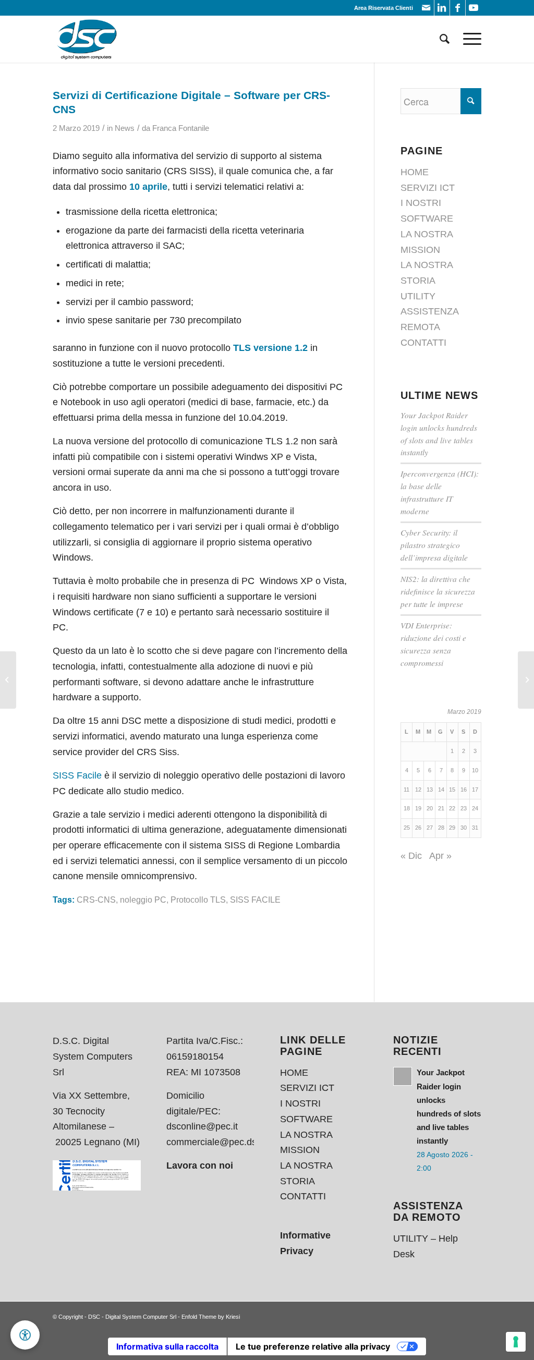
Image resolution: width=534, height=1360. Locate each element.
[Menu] (468, 39)
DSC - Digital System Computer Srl (132, 1317)
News (125, 128)
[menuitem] (444, 39)
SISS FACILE (255, 899)
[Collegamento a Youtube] (473, 8)
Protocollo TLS (198, 899)
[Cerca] (444, 39)
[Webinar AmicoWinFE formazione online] (8, 680)
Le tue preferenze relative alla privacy (313, 1346)
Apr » (440, 856)
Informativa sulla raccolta (167, 1346)
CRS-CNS (96, 899)
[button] (25, 1335)
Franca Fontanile (180, 128)
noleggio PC (143, 899)
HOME (414, 172)
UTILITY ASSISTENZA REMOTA (429, 311)
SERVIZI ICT (427, 188)
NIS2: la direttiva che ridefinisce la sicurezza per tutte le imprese (437, 591)
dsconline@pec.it (202, 1126)
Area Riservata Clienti (383, 8)
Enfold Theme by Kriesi (210, 1317)
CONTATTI (423, 342)
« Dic (411, 856)
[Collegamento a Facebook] (457, 8)
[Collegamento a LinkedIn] (442, 8)
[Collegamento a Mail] (426, 8)
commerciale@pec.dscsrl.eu (225, 1142)
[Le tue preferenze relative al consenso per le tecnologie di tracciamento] (516, 1342)
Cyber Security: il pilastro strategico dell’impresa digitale (434, 545)
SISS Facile (77, 775)
